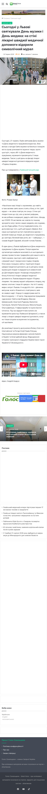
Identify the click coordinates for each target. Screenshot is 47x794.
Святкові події (16, 18)
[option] (23, 428)
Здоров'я (10, 426)
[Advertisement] (23, 112)
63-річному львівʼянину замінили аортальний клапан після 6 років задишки (21, 434)
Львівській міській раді (29, 170)
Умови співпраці (9, 753)
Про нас (6, 750)
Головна (6, 18)
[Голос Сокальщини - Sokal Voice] (15, 4)
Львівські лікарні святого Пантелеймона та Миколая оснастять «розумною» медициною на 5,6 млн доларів (23, 515)
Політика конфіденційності (13, 746)
